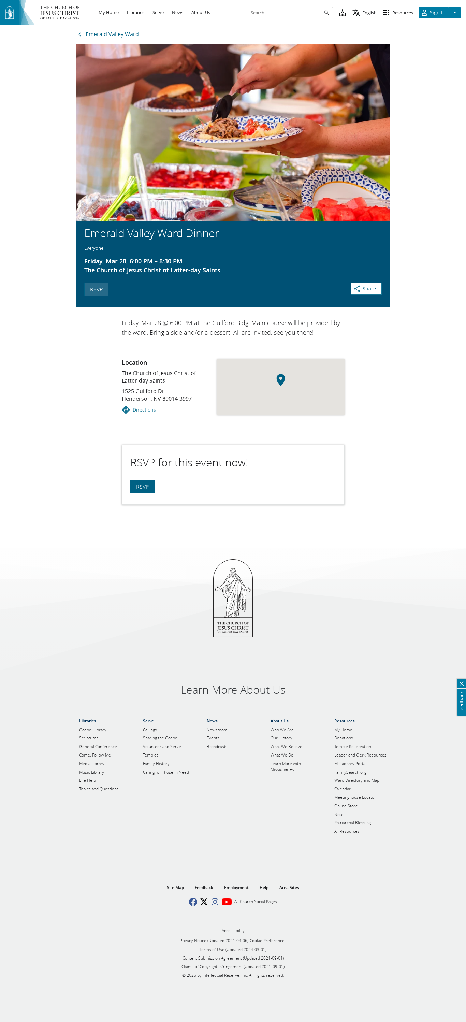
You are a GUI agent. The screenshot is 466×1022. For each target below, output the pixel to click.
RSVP (96, 289)
